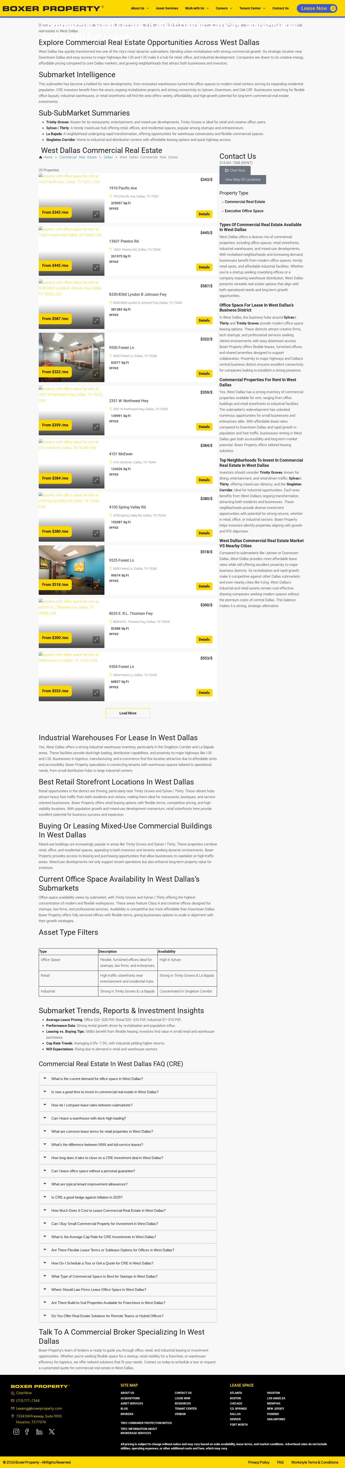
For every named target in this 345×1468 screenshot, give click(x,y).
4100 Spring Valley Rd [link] (127, 507)
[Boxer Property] (40, 1386)
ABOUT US (127, 1393)
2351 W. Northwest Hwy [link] (129, 401)
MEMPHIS (273, 1403)
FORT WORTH (239, 1424)
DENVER (235, 1419)
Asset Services (167, 8)
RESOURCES (183, 1403)
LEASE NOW (182, 1398)
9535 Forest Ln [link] (121, 560)
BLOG (124, 1408)
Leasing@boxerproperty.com (39, 1408)
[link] (71, 198)
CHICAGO (236, 1403)
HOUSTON (273, 1393)
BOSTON (235, 1398)
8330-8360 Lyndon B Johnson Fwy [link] (138, 294)
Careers (222, 8)
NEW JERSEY (275, 1408)
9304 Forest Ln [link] (121, 666)
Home (48, 157)
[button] (235, 170)
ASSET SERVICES (132, 1403)
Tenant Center (250, 8)
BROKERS (127, 1414)
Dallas (108, 157)
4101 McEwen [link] (121, 454)
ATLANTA (236, 1393)
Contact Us (280, 8)
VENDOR (180, 1414)
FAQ (280, 1462)
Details (204, 214)
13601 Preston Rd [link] (124, 241)
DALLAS (235, 1414)
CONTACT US (183, 1393)
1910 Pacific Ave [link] (123, 188)
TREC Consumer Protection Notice (146, 1423)
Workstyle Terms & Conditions (314, 1462)
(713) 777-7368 (28, 1400)
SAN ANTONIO (276, 1419)
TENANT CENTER (186, 1408)
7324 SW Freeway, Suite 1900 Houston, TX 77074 (39, 1419)
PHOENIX (273, 1414)
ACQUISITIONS (130, 1398)
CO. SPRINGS (238, 1408)
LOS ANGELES (276, 1398)
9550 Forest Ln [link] (121, 347)
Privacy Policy (259, 1462)
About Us (137, 8)
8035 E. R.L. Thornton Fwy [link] (131, 613)
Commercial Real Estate (78, 157)
